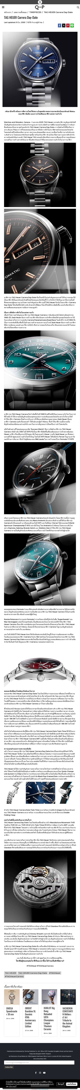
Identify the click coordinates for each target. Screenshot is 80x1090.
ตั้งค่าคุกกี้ (61, 1084)
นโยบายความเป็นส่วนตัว (46, 1084)
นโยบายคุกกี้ (12, 1086)
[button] (77, 7)
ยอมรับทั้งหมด (71, 1084)
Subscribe (9, 1067)
